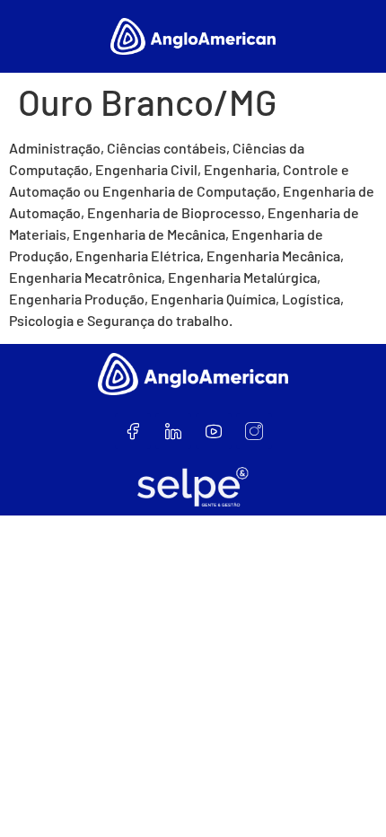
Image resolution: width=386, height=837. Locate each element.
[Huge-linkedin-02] (173, 431)
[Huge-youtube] (214, 431)
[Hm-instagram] (254, 431)
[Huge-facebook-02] (133, 431)
